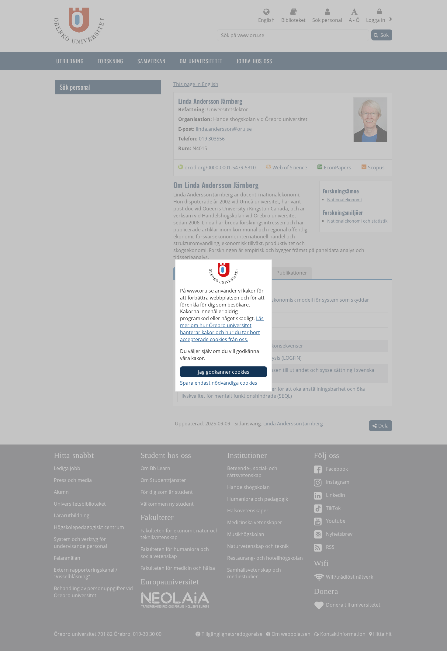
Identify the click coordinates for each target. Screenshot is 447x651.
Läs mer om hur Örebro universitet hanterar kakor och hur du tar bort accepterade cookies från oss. (222, 329)
